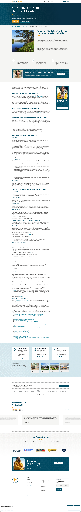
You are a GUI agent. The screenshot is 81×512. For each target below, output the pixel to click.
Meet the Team (43, 482)
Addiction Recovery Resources (20, 26)
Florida (26, 26)
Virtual (42, 489)
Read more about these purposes (76, 510)
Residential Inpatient (44, 487)
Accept (73, 505)
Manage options (73, 507)
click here (20, 296)
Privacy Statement (8, 510)
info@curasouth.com (30, 495)
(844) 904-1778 (44, 295)
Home (13, 26)
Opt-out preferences (3, 510)
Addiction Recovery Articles (45, 480)
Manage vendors (70, 510)
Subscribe (59, 489)
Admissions (14, 290)
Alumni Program (43, 490)
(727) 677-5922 (29, 485)
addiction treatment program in (22, 300)
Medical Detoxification (44, 486)
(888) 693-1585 (66, 1)
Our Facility (43, 481)
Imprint (12, 510)
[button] (79, 503)
